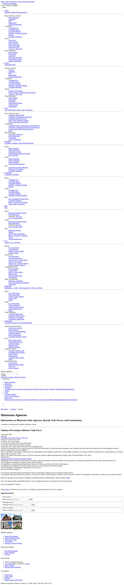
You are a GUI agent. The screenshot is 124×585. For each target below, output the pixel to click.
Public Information (14, 45)
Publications (8, 321)
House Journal (13, 52)
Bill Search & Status (15, 230)
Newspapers (8, 386)
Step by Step (8, 396)
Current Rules (13, 270)
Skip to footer (30, 1)
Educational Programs (15, 58)
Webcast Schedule (14, 295)
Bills (6, 206)
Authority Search (7, 505)
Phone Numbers (10, 565)
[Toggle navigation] (1, 379)
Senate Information (14, 347)
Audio (18, 293)
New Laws (12, 366)
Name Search (6, 499)
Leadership (12, 19)
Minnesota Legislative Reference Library (13, 377)
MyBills (11, 232)
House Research (14, 44)
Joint (6, 108)
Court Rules (12, 284)
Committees (8, 173)
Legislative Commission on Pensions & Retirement (24, 127)
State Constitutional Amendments (19, 282)
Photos (11, 300)
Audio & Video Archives (16, 296)
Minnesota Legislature (10, 3)
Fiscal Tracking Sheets (15, 218)
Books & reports (14, 368)
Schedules (8, 141)
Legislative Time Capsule (16, 357)
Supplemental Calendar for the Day (19, 153)
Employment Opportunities (68, 400)
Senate (7, 63)
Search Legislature (6, 5)
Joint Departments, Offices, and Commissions (19, 110)
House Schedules (14, 148)
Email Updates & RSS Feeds (13, 580)
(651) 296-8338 (9, 564)
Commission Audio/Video (16, 319)
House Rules (12, 54)
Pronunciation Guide (15, 59)
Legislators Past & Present (17, 352)
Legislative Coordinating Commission (20, 117)
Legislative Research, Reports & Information (18, 323)
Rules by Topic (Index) (16, 272)
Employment (12, 23)
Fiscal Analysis (13, 42)
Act (20, 216)
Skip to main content (7, 1)
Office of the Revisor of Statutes (18, 122)
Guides (7, 391)
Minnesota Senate (10, 64)
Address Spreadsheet (15, 61)
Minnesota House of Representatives (16, 12)
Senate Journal (13, 98)
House (7, 10)
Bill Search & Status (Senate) (17, 221)
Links (6, 393)
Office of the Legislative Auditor (18, 120)
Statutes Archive (14, 253)
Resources (16, 396)
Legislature (8, 389)
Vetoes (11, 237)
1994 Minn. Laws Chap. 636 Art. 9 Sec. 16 (14, 438)
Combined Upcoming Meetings (18, 167)
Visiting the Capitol (10, 540)
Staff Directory (34, 400)
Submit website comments (13, 567)
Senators (11, 70)
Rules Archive (13, 274)
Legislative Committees (12, 174)
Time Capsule (44, 389)
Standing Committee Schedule (18, 33)
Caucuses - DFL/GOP (15, 49)
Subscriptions (13, 106)
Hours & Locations (24, 400)
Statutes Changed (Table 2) (17, 265)
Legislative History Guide (16, 351)
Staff (10, 21)
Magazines (8, 384)
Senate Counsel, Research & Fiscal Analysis (22, 92)
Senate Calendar (14, 162)
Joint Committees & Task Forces (18, 199)
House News (9, 575)
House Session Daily (15, 340)
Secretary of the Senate (16, 91)
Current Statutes (13, 249)
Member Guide (13, 345)
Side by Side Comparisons (17, 204)
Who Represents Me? (15, 24)
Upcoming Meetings (15, 31)
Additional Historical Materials (65, 389)
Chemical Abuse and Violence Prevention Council (16, 459)
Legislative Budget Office (16, 115)
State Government (17, 389)
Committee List (13, 28)
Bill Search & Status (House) (17, 213)
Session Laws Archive (15, 262)
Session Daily (13, 298)
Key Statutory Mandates (52, 400)
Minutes (11, 35)
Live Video (12, 293)
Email (27, 564)
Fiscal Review (13, 363)
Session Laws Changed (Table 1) (19, 263)
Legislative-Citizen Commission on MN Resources (24, 126)
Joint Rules (12, 56)
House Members (14, 17)
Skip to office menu (20, 1)
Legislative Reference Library (18, 119)
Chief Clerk (12, 40)
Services (42, 400)
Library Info (8, 398)
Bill (17, 216)
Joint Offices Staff (14, 136)
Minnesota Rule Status (15, 276)
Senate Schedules (14, 159)
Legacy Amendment (15, 139)
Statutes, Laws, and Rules (12, 242)
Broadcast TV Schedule (16, 169)
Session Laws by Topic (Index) (18, 260)
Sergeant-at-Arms (14, 47)
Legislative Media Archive (17, 316)
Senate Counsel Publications (17, 331)
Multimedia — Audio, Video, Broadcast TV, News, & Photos (23, 288)
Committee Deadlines (15, 37)
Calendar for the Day (15, 152)
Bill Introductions (14, 214)
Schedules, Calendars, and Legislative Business (19, 143)
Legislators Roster (14, 344)
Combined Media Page (16, 314)
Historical (8, 387)
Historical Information (11, 536)
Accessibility (12, 138)
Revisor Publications (15, 335)
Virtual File (51, 389)
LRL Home (4, 409)
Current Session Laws (15, 239)
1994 (68, 478)
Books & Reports (10, 382)
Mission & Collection (11, 400)
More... (11, 131)
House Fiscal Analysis (15, 328)
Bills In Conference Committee (18, 202)
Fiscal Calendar (13, 155)
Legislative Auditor (14, 333)
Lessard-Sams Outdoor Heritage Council (21, 129)
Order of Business (14, 150)
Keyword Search (14, 248)
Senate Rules (12, 99)
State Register (13, 277)
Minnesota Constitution (16, 281)
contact (7, 489)
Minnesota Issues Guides (16, 364)
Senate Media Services (15, 309)
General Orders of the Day (17, 164)
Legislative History (10, 394)
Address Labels (13, 105)
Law (6, 241)
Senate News (9, 576)
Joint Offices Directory (15, 134)
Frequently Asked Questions (13, 543)
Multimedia (8, 286)
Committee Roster (14, 30)
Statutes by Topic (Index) (16, 251)
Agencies (13, 409)
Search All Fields (7, 510)
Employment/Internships (12, 538)
